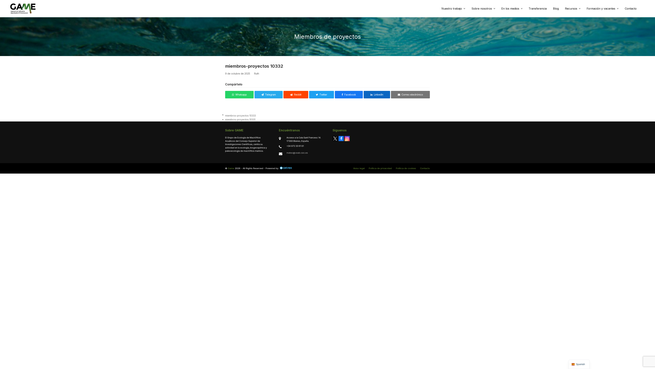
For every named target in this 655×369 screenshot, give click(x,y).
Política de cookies (406, 168)
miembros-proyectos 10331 (240, 119)
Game (231, 168)
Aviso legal (359, 168)
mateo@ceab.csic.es (297, 153)
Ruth (256, 73)
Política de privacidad (380, 168)
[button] (239, 94)
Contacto (425, 168)
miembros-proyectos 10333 (240, 115)
